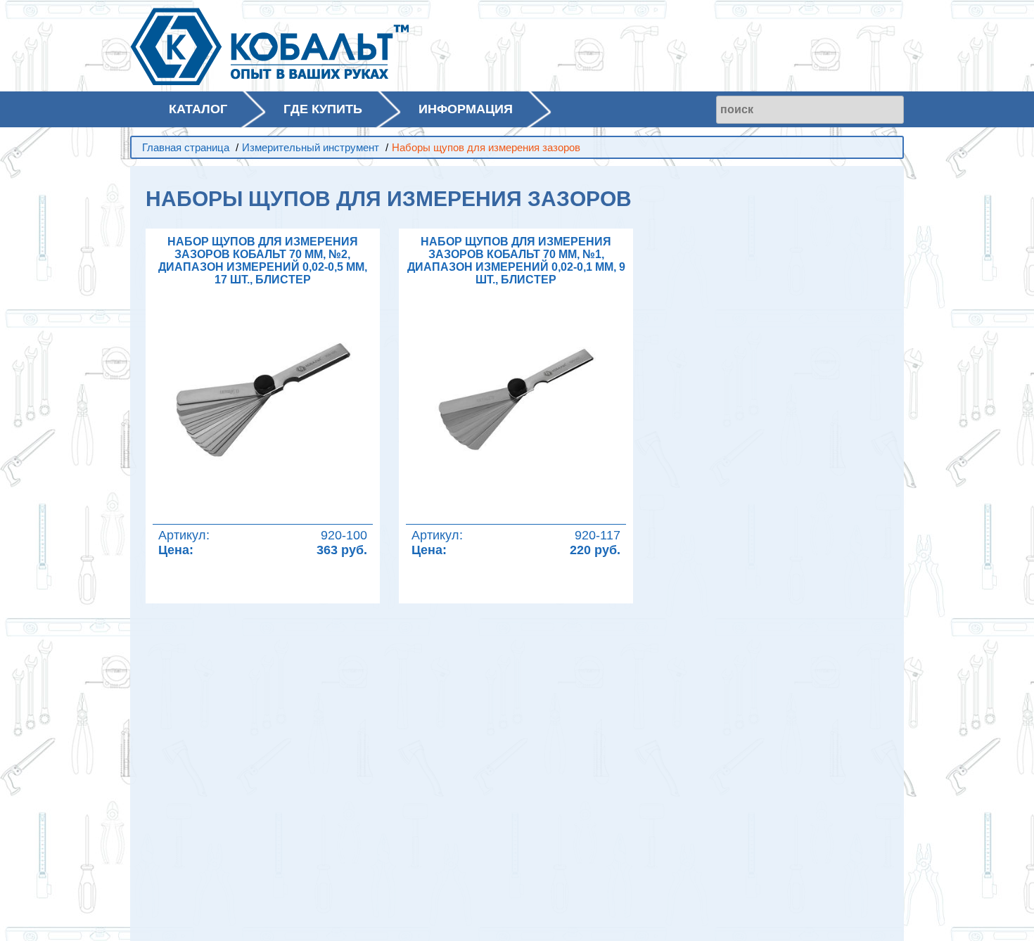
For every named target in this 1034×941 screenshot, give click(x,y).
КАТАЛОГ (198, 109)
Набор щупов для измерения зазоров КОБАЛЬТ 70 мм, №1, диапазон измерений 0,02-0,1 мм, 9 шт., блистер (516, 261)
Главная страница (185, 147)
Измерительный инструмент (310, 147)
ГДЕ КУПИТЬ (322, 109)
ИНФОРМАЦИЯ (466, 109)
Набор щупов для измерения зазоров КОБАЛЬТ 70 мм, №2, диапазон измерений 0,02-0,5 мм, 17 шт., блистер (262, 261)
